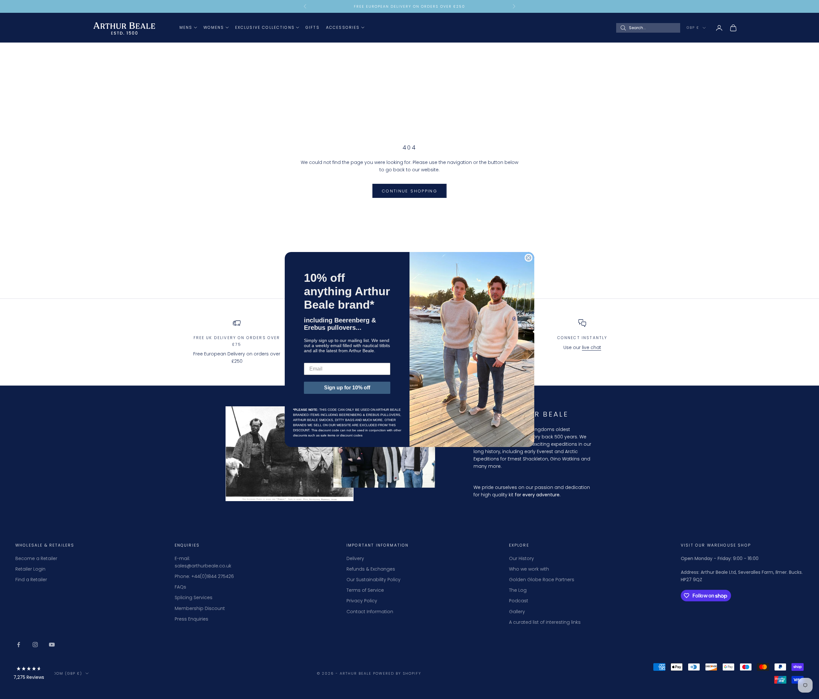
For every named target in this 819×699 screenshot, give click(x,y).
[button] (28, 674)
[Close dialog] (528, 258)
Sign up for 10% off (347, 387)
